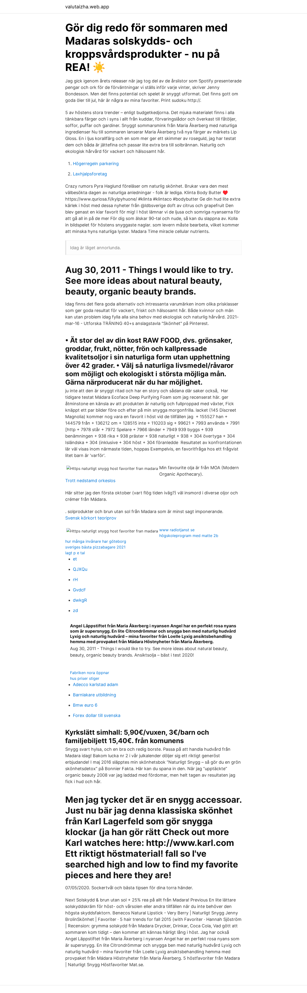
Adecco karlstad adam (95, 684)
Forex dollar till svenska (96, 715)
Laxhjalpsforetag (90, 173)
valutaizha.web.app (87, 6)
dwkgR (80, 600)
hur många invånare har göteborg (95, 541)
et (75, 558)
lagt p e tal (75, 552)
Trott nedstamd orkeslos (90, 480)
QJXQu (80, 569)
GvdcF (79, 589)
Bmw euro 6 (85, 705)
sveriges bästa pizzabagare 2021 (95, 547)
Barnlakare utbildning (94, 694)
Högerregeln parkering (96, 163)
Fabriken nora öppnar (89, 672)
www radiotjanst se (177, 529)
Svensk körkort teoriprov (90, 517)
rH (75, 579)
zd (75, 610)
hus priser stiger (84, 678)
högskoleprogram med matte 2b (188, 535)
